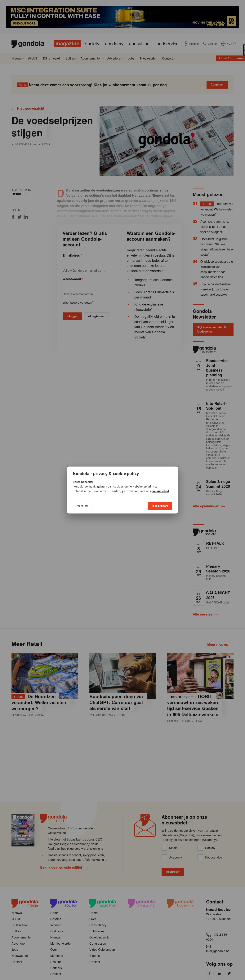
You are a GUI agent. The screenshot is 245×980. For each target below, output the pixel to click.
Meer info (82, 506)
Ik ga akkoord (160, 506)
